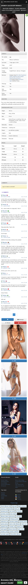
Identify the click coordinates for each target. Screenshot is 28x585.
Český (3, 542)
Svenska (25, 543)
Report (21, 323)
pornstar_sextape (14, 521)
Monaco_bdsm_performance (8, 516)
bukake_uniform (5, 519)
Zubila (2, 498)
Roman (19, 543)
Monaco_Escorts (12, 529)
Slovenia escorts (5, 481)
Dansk (8, 542)
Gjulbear (3, 494)
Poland (18, 497)
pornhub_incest (5, 514)
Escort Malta (4, 483)
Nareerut (3, 493)
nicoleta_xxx (12, 526)
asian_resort (21, 529)
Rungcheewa (4, 495)
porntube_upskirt (5, 534)
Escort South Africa (5, 484)
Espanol (26, 542)
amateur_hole (4, 531)
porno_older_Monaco (15, 524)
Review (8, 323)
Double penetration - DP (15, 78)
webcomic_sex (4, 521)
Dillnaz (2, 497)
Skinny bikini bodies (19, 480)
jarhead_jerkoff (23, 521)
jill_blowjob (19, 511)
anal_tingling (13, 514)
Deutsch (14, 542)
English (20, 542)
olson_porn (24, 524)
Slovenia (19, 499)
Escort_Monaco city (6, 506)
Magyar (9, 543)
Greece (18, 496)
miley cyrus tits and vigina (19, 486)
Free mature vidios (19, 484)
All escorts (3, 486)
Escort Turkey (4, 480)
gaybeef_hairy (4, 526)
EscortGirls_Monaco (16, 534)
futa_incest (12, 511)
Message (21, 319)
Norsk (14, 543)
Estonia (19, 494)
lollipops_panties (14, 519)
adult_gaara (4, 529)
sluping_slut (20, 526)
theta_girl (14, 506)
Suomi (3, 543)
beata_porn (17, 508)
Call (21, 582)
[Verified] (14, 33)
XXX (15, 361)
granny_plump (4, 524)
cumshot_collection (14, 531)
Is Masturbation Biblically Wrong (21, 482)
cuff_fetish (18, 516)
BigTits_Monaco (22, 506)
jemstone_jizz (4, 511)
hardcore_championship (7, 508)
